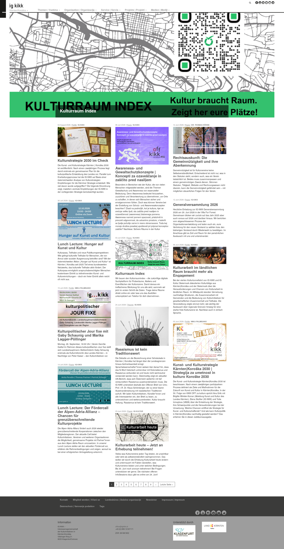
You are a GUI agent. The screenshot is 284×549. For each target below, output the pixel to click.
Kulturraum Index (78, 110)
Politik (74, 125)
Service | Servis (110, 10)
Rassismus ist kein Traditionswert (131, 351)
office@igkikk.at (121, 526)
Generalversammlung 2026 (195, 204)
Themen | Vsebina (48, 10)
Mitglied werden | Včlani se (86, 499)
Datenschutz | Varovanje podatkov (77, 506)
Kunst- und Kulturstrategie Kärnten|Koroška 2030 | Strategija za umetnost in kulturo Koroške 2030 (195, 370)
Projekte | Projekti (135, 10)
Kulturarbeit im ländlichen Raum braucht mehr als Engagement (195, 271)
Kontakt (64, 499)
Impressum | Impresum (173, 499)
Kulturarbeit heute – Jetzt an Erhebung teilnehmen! (139, 446)
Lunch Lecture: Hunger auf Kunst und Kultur (80, 245)
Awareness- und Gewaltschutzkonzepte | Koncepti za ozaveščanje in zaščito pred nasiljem (138, 173)
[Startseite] (22, 6)
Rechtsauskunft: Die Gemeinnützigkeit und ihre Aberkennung (195, 161)
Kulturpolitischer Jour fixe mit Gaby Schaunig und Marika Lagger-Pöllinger (83, 335)
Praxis (71, 200)
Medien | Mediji (159, 10)
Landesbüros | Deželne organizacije (123, 499)
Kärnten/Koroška (18, 10)
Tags (102, 506)
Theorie (130, 304)
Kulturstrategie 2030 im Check (83, 160)
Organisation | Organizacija (79, 10)
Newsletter (151, 499)
